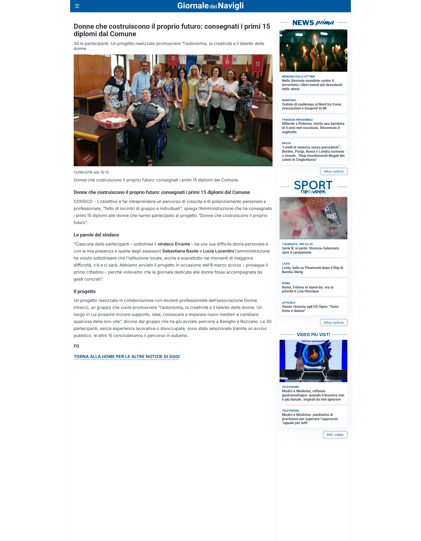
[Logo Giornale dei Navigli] (210, 6)
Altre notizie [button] (334, 171)
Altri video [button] (335, 434)
